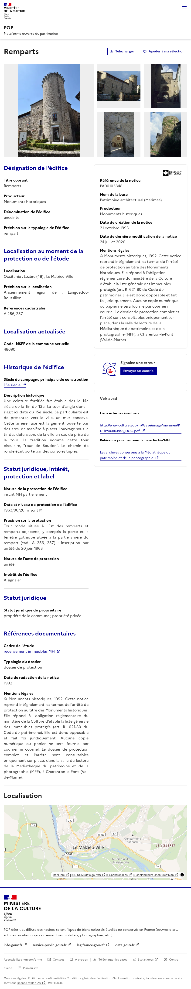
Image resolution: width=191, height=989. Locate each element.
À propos (81, 960)
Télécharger (124, 51)
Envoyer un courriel (138, 370)
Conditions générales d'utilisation (89, 978)
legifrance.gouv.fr (91, 945)
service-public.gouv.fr (50, 945)
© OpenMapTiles (117, 875)
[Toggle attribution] (182, 875)
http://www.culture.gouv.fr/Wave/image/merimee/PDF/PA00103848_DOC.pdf (140, 428)
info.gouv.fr (13, 945)
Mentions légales (15, 978)
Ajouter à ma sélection (166, 51)
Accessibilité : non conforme (23, 960)
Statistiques (145, 960)
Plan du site (30, 968)
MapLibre (59, 875)
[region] (95, 842)
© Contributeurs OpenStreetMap (153, 875)
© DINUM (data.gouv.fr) (86, 875)
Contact (58, 960)
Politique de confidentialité (46, 978)
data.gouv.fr (125, 945)
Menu (184, 6)
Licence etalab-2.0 (29, 983)
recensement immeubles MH (29, 651)
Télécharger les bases (113, 960)
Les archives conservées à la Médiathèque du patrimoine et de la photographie (135, 455)
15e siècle (12, 385)
